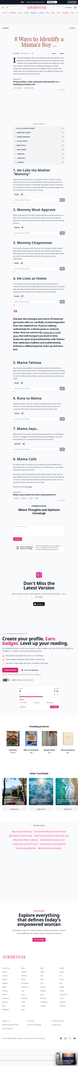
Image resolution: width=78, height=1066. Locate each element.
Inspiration (24, 987)
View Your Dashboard (31, 670)
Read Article (19, 809)
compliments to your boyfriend (52, 844)
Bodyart (23, 972)
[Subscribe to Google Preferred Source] (24, 548)
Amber (17, 53)
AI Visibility (30, 1021)
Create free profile (10, 670)
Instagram (24, 498)
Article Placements (58, 1021)
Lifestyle (26, 13)
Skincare (5, 1002)
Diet (42, 976)
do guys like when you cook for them (50, 831)
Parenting (5, 998)
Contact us (5, 1021)
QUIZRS (63, 90)
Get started (54, 707)
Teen (3, 1006)
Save (54, 53)
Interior (43, 987)
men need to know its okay (20, 836)
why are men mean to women (25, 840)
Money (58, 13)
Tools (23, 1010)
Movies (4, 994)
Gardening (65, 13)
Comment (17, 539)
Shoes (61, 998)
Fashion (20, 13)
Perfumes (24, 998)
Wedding (62, 1006)
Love (22, 991)
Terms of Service (7, 1028)
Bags (42, 968)
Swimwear (63, 1002)
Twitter (31, 498)
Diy (61, 976)
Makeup (43, 991)
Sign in (38, 674)
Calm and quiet (18, 88)
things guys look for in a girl (25, 844)
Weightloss (34, 13)
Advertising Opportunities (10, 1025)
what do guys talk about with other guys (51, 836)
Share (62, 53)
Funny (62, 979)
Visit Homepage (39, 940)
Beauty (4, 972)
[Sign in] (75, 7)
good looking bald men (26, 848)
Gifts (42, 983)
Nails (53, 13)
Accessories (12, 13)
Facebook (16, 498)
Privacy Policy (56, 1025)
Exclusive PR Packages (34, 1025)
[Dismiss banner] (62, 545)
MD (32, 53)
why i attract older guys (22, 831)
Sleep (23, 1002)
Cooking (41, 13)
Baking (62, 968)
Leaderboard (22, 707)
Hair (61, 983)
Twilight (43, 1006)
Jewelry (62, 987)
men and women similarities (50, 848)
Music (23, 994)
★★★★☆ (72, 28)
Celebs (62, 972)
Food (42, 979)
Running (43, 998)
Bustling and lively (29, 88)
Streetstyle (44, 1002)
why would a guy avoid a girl (52, 840)
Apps (23, 968)
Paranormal (63, 994)
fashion (5, 28)
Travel (23, 1006)
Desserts (4, 13)
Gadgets (5, 983)
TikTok (36, 498)
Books (42, 972)
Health (72, 13)
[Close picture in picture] (57, 1053)
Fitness (47, 13)
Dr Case (29, 487)
